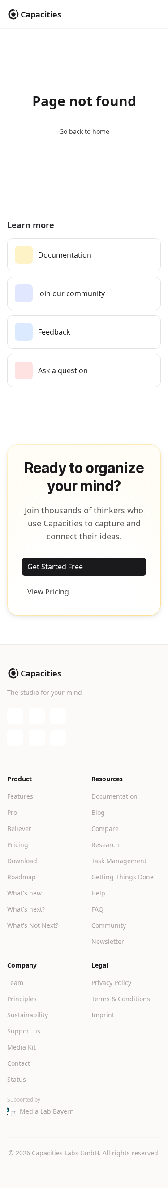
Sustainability (27, 1015)
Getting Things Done (122, 877)
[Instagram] (37, 738)
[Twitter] (15, 738)
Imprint (102, 1015)
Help (98, 893)
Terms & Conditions (120, 998)
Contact (18, 1063)
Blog (98, 812)
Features (20, 796)
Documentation (114, 796)
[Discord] (15, 716)
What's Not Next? (32, 925)
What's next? (26, 909)
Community (108, 925)
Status (16, 1079)
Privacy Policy (111, 982)
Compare (105, 828)
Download (22, 861)
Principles (22, 998)
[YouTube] (37, 716)
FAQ (97, 909)
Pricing (17, 844)
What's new (24, 893)
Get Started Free (55, 567)
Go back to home (84, 131)
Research (105, 844)
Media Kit (21, 1047)
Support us (23, 1031)
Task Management (118, 861)
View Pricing (48, 592)
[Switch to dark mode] (84, 1171)
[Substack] (58, 716)
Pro (12, 812)
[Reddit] (58, 738)
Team (15, 982)
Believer (19, 828)
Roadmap (21, 877)
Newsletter (107, 941)
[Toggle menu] (153, 14)
